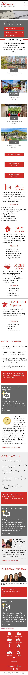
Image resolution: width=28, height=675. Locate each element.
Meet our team (14, 289)
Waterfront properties (10, 220)
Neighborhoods (14, 295)
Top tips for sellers (9, 214)
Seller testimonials (9, 216)
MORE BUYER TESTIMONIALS (10, 560)
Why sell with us (8, 207)
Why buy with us (12, 249)
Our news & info (14, 291)
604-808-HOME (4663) (12, 22)
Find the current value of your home (14, 210)
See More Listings (14, 154)
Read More (6, 533)
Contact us (12, 293)
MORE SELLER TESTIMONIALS (11, 447)
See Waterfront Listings (14, 175)
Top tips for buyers (13, 256)
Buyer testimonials (13, 258)
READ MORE (6, 411)
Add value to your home (11, 212)
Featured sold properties (11, 218)
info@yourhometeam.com (14, 24)
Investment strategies (14, 253)
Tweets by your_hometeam (7, 628)
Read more (14, 204)
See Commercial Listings (14, 164)
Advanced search (13, 251)
